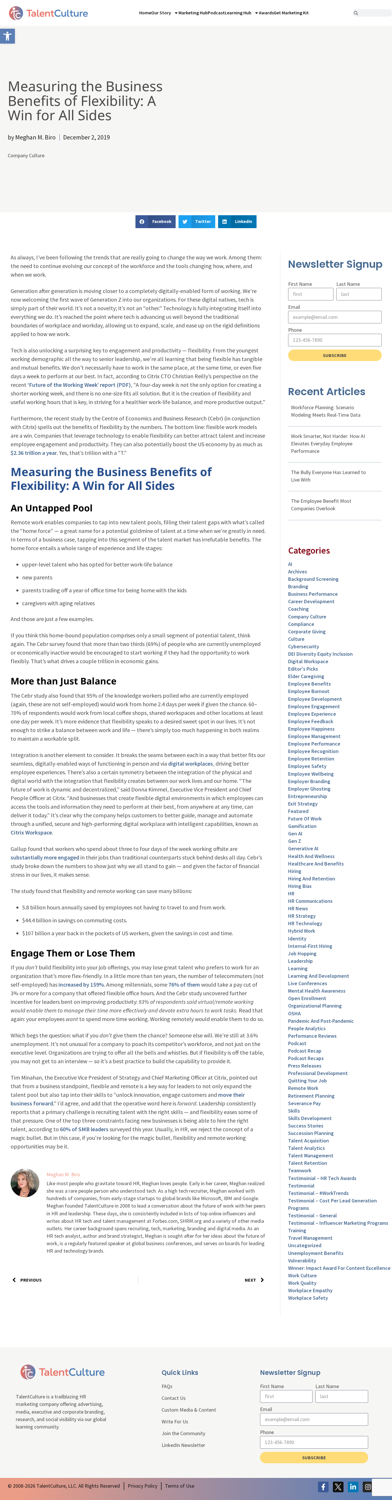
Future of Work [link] (305, 818)
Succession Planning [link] (311, 1133)
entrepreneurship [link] (307, 796)
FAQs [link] (167, 1386)
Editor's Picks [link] (303, 668)
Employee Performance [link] (314, 743)
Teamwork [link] (299, 1170)
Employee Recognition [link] (313, 751)
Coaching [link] (298, 609)
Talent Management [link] (310, 1155)
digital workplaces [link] (190, 763)
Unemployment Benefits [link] (316, 1253)
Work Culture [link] (302, 1275)
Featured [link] (298, 811)
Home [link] (145, 12)
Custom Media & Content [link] (189, 1409)
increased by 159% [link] (80, 984)
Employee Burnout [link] (308, 691)
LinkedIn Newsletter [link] (183, 1445)
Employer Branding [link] (309, 781)
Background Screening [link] (313, 579)
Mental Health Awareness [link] (317, 990)
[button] (155, 221)
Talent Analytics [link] (306, 1148)
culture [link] (296, 639)
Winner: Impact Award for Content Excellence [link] (339, 1268)
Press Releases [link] (304, 1065)
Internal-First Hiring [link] (310, 946)
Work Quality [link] (302, 1283)
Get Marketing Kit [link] (291, 12)
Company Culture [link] (26, 155)
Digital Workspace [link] (308, 661)
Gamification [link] (302, 826)
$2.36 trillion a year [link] (34, 452)
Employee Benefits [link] (309, 683)
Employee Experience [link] (312, 714)
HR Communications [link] (310, 901)
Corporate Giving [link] (307, 631)
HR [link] (291, 893)
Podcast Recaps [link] (306, 1058)
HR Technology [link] (305, 923)
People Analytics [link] (307, 1028)
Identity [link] (297, 938)
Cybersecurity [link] (303, 646)
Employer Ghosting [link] (309, 788)
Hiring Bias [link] (300, 886)
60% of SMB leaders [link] (83, 1129)
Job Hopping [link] (302, 953)
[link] (7, 36)
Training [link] (297, 1230)
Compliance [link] (301, 624)
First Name (300, 284)
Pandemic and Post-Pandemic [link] (321, 1021)
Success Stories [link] (305, 1125)
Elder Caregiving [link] (306, 676)
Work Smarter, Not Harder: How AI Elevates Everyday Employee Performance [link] (328, 443)
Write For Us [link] (175, 1421)
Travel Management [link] (310, 1238)
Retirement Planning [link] (311, 1096)
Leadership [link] (300, 961)
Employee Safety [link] (307, 766)
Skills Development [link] (310, 1118)
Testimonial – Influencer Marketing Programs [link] (338, 1223)
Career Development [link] (311, 601)
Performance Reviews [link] (312, 1036)
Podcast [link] (216, 12)
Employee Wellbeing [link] (311, 774)
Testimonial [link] (301, 1185)
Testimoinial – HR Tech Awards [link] (322, 1178)
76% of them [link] (183, 984)
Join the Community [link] (183, 1433)
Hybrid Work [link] (301, 930)
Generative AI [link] (303, 848)
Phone (295, 330)
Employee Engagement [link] (314, 706)
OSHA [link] (294, 1013)
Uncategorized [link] (304, 1245)
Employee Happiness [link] (311, 728)
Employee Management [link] (314, 736)
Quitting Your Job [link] (307, 1080)
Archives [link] (297, 571)
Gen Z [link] (294, 841)
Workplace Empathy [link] (310, 1290)
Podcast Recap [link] (304, 1050)
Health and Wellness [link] (311, 856)
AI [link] (290, 564)
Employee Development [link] (315, 699)
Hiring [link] (294, 871)
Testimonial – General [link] (312, 1215)
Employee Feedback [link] (310, 721)
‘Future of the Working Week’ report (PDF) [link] (79, 384)
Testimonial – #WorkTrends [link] (318, 1193)
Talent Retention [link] (307, 1163)
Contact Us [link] (174, 1398)
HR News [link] (298, 908)
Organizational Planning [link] (315, 1005)
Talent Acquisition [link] (308, 1140)
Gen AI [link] (295, 833)
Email (294, 307)
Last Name (348, 284)
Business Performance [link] (313, 594)
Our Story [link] (161, 12)
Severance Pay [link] (304, 1103)
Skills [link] (294, 1110)
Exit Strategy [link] (303, 803)
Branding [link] (298, 586)
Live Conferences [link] (307, 983)
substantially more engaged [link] (45, 857)
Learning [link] (298, 968)
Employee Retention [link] (311, 758)
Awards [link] (266, 12)
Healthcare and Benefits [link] (316, 863)
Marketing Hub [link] (193, 12)
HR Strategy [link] (302, 916)
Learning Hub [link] (238, 12)
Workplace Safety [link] (308, 1298)
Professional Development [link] (318, 1073)
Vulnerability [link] (302, 1260)
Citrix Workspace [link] (31, 832)
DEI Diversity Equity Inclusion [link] (320, 654)
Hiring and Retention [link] (311, 878)
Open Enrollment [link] (307, 998)
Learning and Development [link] (318, 976)
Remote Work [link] (303, 1088)
